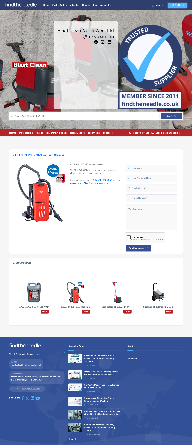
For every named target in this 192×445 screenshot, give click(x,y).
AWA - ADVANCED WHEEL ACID (34, 307)
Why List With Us (59, 5)
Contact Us (105, 5)
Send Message (136, 248)
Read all (72, 439)
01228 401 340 (100, 37)
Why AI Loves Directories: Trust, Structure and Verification (99, 399)
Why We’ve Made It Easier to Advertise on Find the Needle (101, 386)
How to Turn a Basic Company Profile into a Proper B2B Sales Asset (101, 373)
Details (44, 311)
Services (94, 133)
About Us (86, 5)
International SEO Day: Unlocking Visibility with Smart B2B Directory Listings (99, 427)
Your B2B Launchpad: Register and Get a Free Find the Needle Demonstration (102, 413)
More (106, 133)
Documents (77, 133)
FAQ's (39, 133)
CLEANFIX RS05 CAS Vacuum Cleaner (78, 307)
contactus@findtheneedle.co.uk (26, 365)
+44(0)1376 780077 (31, 388)
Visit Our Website (167, 133)
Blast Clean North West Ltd (85, 30)
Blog (95, 5)
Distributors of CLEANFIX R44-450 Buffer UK (123, 307)
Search (170, 116)
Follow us (132, 358)
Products (26, 133)
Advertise (74, 5)
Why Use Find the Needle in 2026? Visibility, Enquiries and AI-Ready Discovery (100, 358)
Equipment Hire (56, 133)
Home (46, 5)
